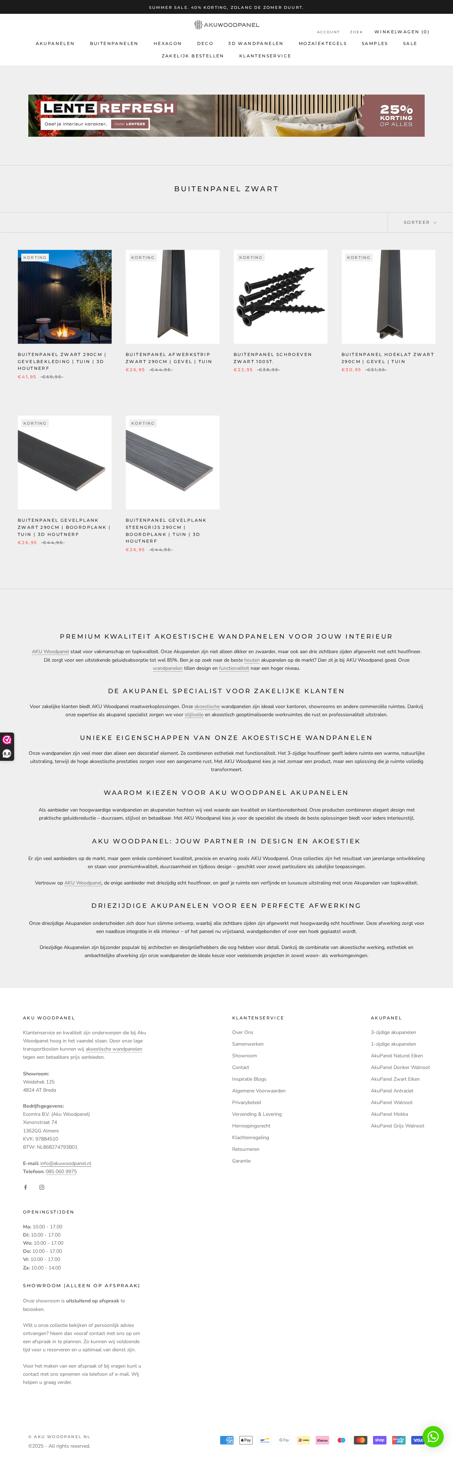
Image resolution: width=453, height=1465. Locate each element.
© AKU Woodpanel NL (59, 1436)
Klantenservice (265, 55)
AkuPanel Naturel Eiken (397, 1055)
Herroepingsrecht (251, 1125)
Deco (205, 43)
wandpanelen (168, 668)
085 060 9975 (61, 1171)
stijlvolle (194, 714)
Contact (240, 1067)
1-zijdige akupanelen (393, 1044)
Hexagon (168, 43)
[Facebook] (25, 1187)
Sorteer (418, 222)
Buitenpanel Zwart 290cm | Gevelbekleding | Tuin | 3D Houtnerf (62, 361)
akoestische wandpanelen (114, 1049)
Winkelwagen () (402, 32)
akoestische (207, 706)
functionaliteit (234, 668)
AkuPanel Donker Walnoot (400, 1067)
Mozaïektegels (323, 43)
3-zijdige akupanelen (393, 1032)
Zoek (356, 32)
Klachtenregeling (250, 1137)
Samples (375, 43)
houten (252, 660)
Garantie (241, 1161)
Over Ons (242, 1032)
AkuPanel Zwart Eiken (395, 1079)
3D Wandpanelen (256, 43)
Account (328, 32)
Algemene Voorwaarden (259, 1090)
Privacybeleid (246, 1102)
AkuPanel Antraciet (392, 1090)
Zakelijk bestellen (193, 55)
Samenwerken (248, 1044)
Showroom (244, 1055)
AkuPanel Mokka (389, 1114)
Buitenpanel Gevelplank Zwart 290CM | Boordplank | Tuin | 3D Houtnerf (64, 527)
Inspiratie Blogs (249, 1079)
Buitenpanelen (114, 43)
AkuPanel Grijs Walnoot (397, 1125)
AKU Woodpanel (50, 651)
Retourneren (245, 1149)
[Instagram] (41, 1187)
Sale (410, 43)
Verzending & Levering (257, 1114)
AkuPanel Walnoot (392, 1102)
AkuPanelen (55, 43)
